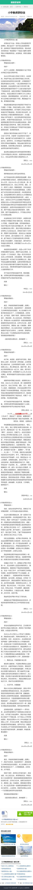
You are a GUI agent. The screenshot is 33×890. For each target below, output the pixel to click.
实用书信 (18, 7)
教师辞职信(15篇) (7, 871)
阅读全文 (22, 16)
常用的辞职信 (21, 874)
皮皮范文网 (14, 887)
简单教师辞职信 (6, 868)
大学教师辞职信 (21, 879)
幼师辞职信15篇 (22, 868)
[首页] (16, 2)
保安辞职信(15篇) (7, 879)
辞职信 (26, 7)
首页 (11, 7)
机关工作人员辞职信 (8, 866)
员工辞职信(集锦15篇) (8, 876)
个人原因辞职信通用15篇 (9, 874)
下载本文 (29, 16)
